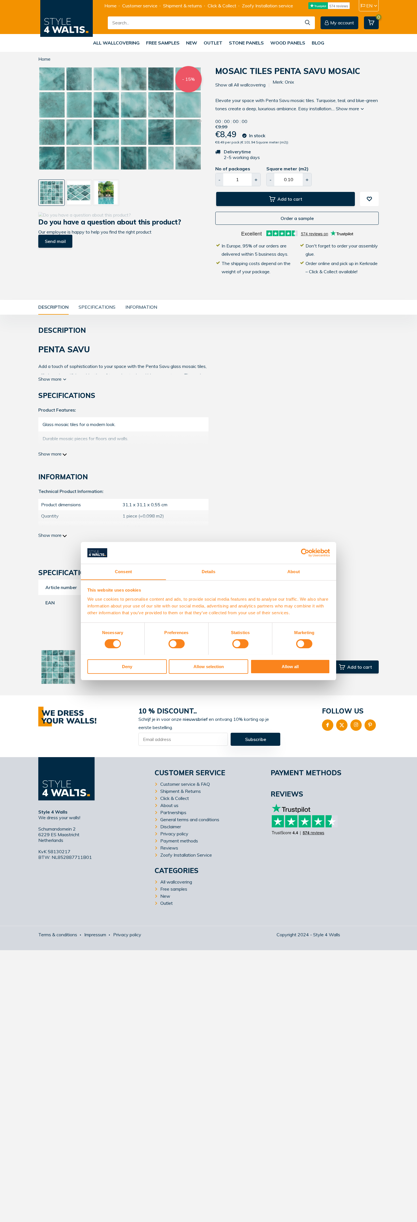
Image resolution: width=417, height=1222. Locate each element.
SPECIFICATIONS (97, 307)
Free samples (163, 43)
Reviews (169, 848)
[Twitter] (342, 725)
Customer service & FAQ (185, 784)
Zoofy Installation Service (186, 855)
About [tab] (293, 571)
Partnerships (173, 812)
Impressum (95, 934)
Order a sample (297, 218)
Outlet (213, 43)
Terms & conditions (57, 934)
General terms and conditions (189, 819)
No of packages (232, 168)
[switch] (177, 643)
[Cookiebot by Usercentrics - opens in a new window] (305, 552)
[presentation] (40, 121)
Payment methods (179, 841)
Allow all (290, 666)
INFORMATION (141, 307)
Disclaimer (170, 826)
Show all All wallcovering (240, 85)
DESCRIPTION (53, 307)
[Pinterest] (370, 725)
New (191, 43)
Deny (127, 666)
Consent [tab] (123, 571)
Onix (289, 82)
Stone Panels (246, 43)
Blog (318, 43)
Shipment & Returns (180, 791)
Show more (348, 108)
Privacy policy (174, 833)
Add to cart (289, 199)
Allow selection (208, 666)
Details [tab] (209, 571)
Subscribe (255, 739)
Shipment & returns (182, 6)
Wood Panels (287, 43)
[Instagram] (356, 725)
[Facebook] (327, 725)
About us (169, 805)
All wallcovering (116, 43)
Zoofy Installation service (267, 6)
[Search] (308, 22)
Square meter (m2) (287, 168)
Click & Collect (222, 6)
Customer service (139, 6)
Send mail (55, 241)
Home (110, 6)
